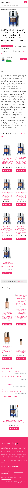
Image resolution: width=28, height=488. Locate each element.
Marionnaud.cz (16, 386)
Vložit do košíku (7, 46)
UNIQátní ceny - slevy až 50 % (10, 371)
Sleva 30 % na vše (7, 383)
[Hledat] (25, 5)
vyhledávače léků (6, 479)
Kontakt (3, 466)
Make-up (14, 9)
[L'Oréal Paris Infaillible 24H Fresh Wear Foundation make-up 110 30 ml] (21, 342)
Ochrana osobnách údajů (14, 466)
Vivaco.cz (17, 379)
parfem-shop (6, 2)
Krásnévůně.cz (16, 373)
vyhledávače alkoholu (19, 482)
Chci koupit (7, 170)
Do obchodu (23, 59)
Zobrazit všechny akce (9, 396)
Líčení (7, 9)
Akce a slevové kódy (8, 368)
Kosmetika (3, 9)
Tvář (10, 9)
